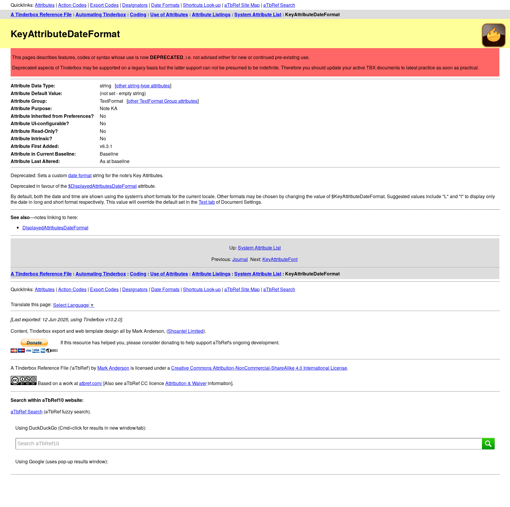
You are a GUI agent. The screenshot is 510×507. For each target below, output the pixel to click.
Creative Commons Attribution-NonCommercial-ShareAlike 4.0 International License (259, 367)
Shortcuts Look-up (202, 4)
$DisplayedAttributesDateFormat (102, 185)
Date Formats (165, 4)
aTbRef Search (279, 4)
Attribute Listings (211, 14)
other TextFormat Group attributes (162, 100)
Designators (135, 4)
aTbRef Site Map (242, 4)
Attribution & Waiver (186, 383)
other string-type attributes (143, 85)
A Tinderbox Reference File (41, 14)
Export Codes (104, 4)
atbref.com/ (90, 383)
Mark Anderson (113, 367)
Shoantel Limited (185, 330)
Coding (138, 14)
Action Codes (72, 4)
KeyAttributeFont (280, 259)
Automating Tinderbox (101, 14)
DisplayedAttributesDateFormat (55, 227)
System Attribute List (257, 14)
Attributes (45, 4)
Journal (240, 259)
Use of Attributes (169, 14)
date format (79, 175)
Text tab (207, 201)
